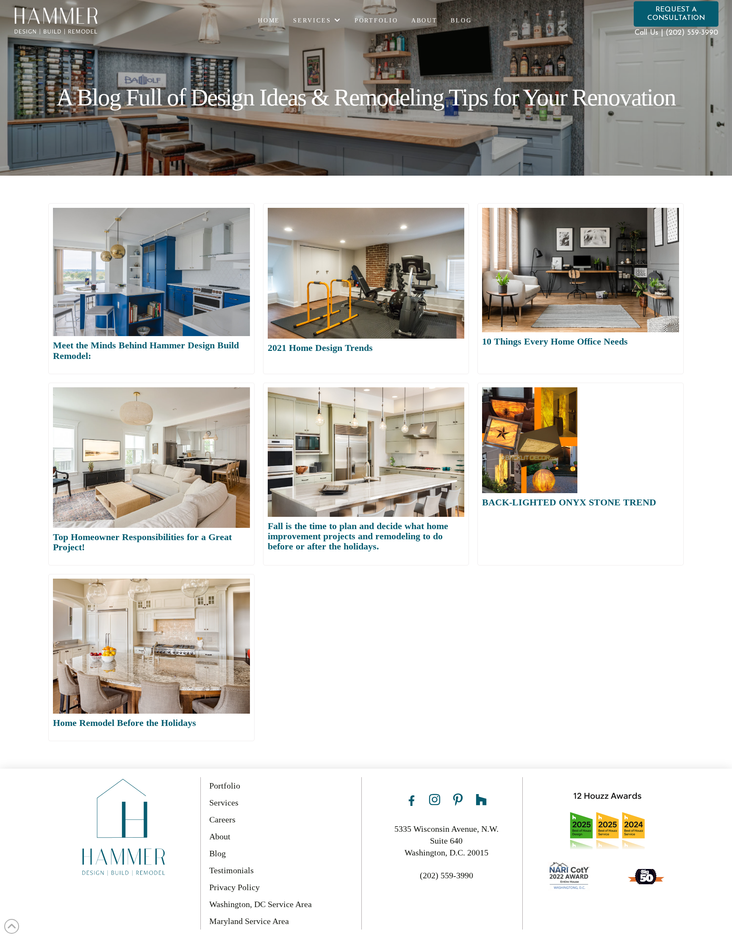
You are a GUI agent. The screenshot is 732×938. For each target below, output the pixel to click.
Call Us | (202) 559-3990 (676, 32)
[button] (676, 14)
